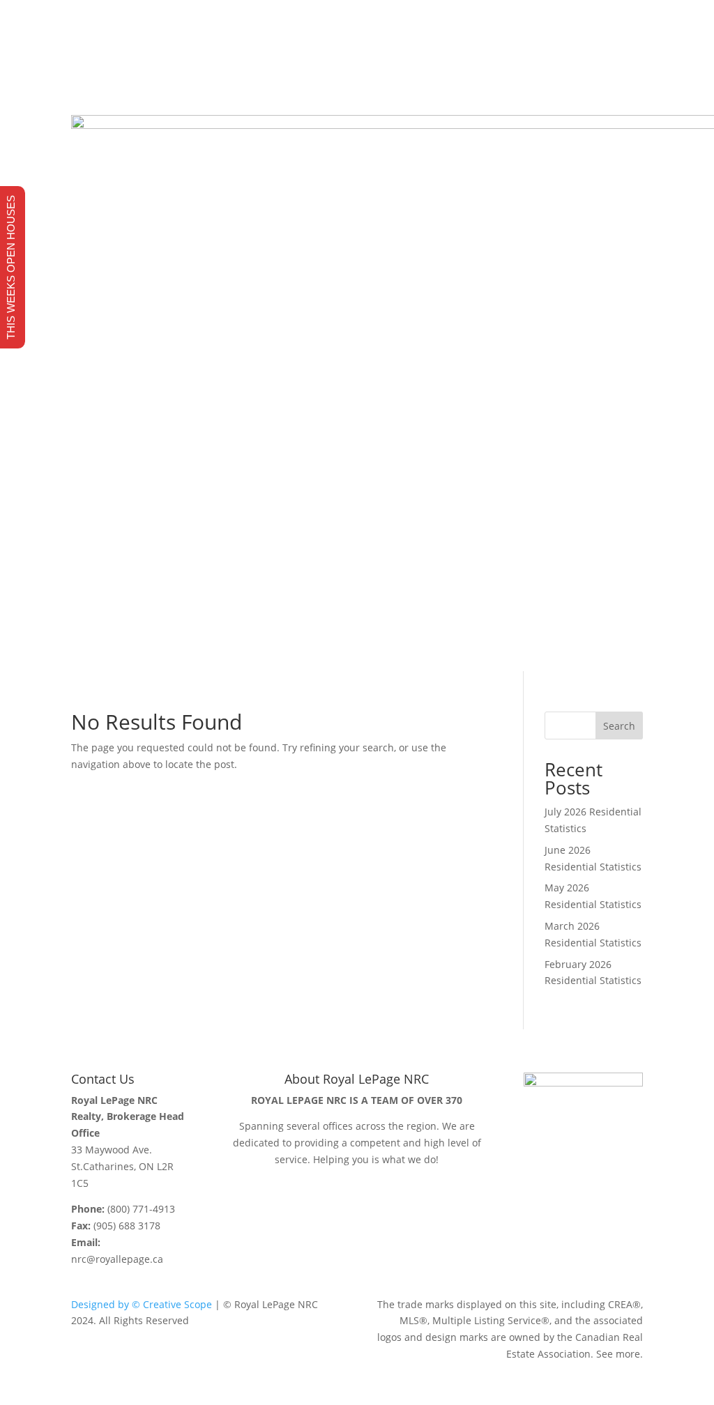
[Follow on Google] (632, 70)
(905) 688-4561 (146, 48)
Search (619, 725)
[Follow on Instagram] (604, 70)
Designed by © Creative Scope (141, 1304)
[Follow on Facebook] (576, 70)
